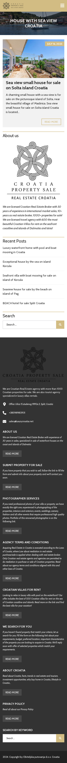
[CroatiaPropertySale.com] (12, 6)
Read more (51, 121)
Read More (12, 453)
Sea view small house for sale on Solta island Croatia (33, 85)
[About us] (33, 171)
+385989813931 (17, 412)
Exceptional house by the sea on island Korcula (27, 264)
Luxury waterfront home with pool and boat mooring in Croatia (29, 250)
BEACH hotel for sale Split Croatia (24, 303)
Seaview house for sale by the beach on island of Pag (27, 291)
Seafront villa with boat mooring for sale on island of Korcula (29, 278)
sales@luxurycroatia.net (21, 421)
